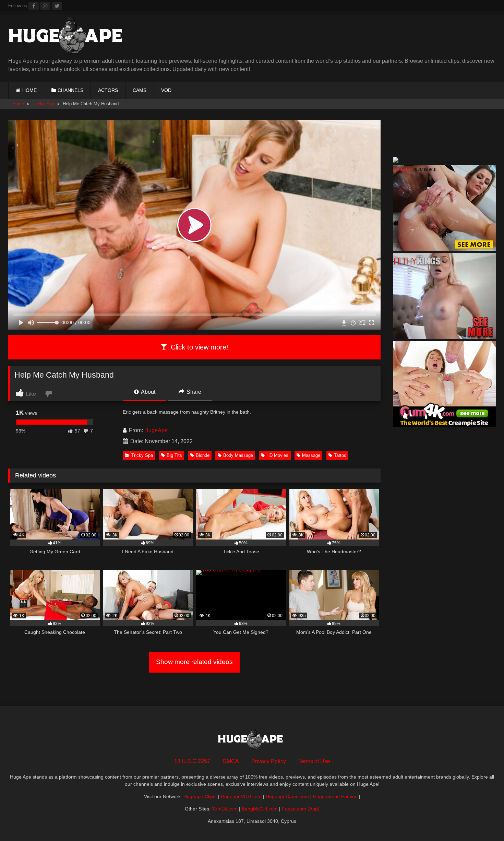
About (147, 392)
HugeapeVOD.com (241, 796)
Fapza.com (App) (301, 809)
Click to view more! (198, 347)
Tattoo (340, 455)
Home (18, 103)
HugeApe (156, 430)
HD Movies (277, 455)
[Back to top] (482, 820)
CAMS (139, 90)
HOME (29, 90)
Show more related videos (194, 661)
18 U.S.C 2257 (192, 761)
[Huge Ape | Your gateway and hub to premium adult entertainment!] (68, 37)
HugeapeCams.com (287, 796)
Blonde (202, 455)
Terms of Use (314, 761)
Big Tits (174, 455)
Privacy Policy (268, 761)
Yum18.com (225, 809)
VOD (166, 90)
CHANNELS (70, 90)
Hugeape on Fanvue (335, 796)
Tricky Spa (43, 103)
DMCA (231, 761)
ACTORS (108, 90)
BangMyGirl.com (260, 809)
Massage (311, 455)
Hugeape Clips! (200, 796)
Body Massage (238, 455)
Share (193, 392)
